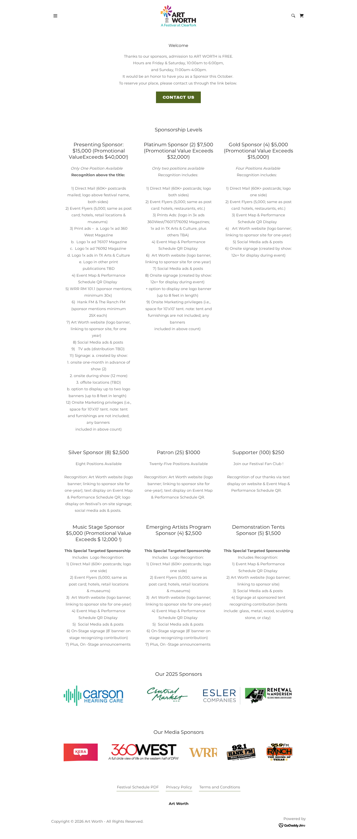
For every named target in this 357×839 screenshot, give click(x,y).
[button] (55, 16)
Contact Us (178, 97)
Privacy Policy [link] (179, 787)
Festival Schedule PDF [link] (138, 787)
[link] (178, 15)
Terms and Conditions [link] (219, 787)
